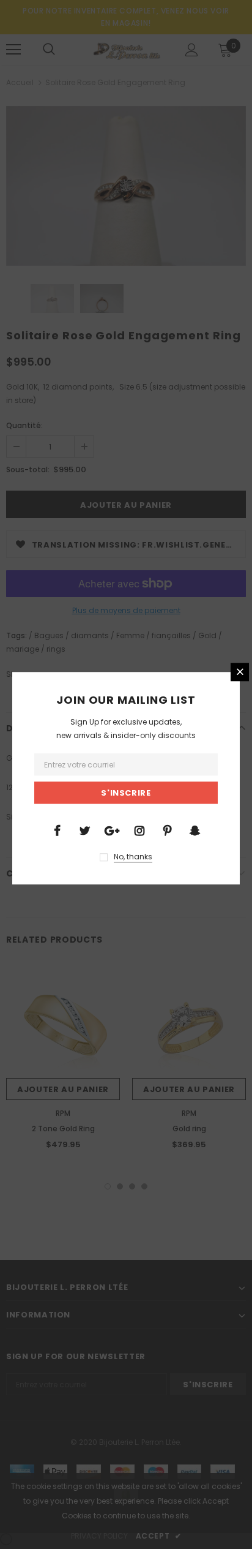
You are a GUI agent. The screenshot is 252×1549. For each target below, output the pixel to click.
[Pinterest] (167, 830)
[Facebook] (57, 830)
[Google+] (112, 830)
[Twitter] (84, 830)
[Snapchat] (194, 830)
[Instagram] (139, 830)
